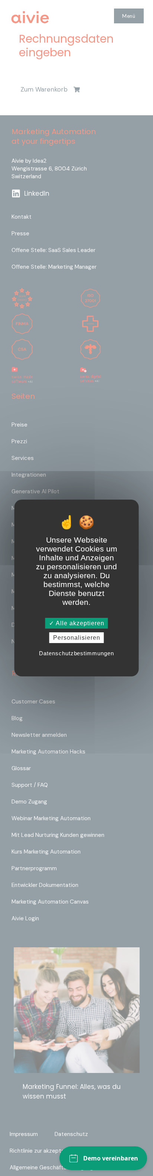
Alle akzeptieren (79, 623)
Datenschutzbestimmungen (76, 653)
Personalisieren (76, 638)
